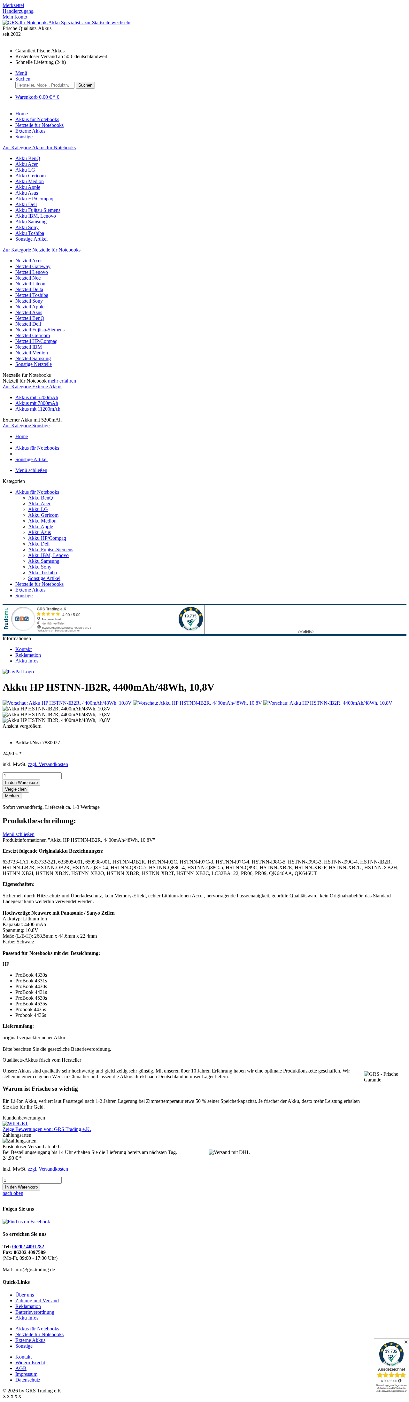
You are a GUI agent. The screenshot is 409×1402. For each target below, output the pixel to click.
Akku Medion (29, 181)
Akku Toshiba (29, 233)
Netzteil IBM (28, 347)
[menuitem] (204, 5)
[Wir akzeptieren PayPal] (18, 671)
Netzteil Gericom (32, 335)
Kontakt (23, 649)
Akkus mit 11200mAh (37, 409)
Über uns (24, 1294)
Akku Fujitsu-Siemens (37, 210)
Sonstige (24, 595)
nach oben (13, 1193)
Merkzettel (13, 5)
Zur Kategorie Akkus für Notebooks (39, 147)
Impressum (26, 1374)
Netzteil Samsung (33, 358)
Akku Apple (27, 187)
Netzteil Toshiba (31, 295)
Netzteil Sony (29, 301)
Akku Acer (26, 164)
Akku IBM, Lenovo (35, 216)
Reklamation (28, 655)
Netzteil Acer (28, 260)
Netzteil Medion (31, 352)
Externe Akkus (30, 590)
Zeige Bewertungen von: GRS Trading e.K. (47, 1129)
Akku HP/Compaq (34, 198)
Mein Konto (15, 16)
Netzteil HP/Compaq (36, 341)
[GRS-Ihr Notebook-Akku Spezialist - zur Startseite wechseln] (66, 22)
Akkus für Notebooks (37, 492)
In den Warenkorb (21, 782)
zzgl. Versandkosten (48, 764)
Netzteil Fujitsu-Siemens (40, 329)
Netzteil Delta (29, 289)
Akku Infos (26, 660)
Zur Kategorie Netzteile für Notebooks (42, 249)
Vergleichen (16, 789)
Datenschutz (27, 1380)
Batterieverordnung (34, 1312)
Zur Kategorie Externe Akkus (32, 386)
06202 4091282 (28, 1246)
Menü (21, 73)
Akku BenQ (27, 158)
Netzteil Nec (28, 278)
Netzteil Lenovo (31, 272)
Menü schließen (31, 470)
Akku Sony (27, 227)
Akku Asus (26, 193)
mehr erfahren (62, 380)
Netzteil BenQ (29, 318)
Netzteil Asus (28, 312)
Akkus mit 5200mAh (36, 397)
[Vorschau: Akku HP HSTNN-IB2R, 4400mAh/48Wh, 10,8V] (68, 703)
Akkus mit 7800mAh (36, 403)
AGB (21, 1368)
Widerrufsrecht (30, 1362)
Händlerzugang (18, 11)
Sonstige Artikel (31, 239)
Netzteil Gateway (32, 266)
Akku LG (25, 170)
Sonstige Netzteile (33, 364)
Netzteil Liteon (30, 283)
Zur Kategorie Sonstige (26, 425)
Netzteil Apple (29, 306)
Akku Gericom (30, 175)
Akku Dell (26, 204)
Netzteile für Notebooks (39, 584)
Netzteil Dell (28, 324)
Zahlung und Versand (37, 1300)
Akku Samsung (31, 221)
